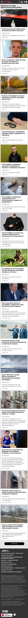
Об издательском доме (8, 553)
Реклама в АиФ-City (6, 566)
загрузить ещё (14, 543)
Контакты (4, 560)
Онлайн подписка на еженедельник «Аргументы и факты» (12, 558)
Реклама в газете (13, 560)
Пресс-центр (19, 553)
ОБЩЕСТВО (5, 174)
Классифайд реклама (7, 568)
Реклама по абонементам (8, 564)
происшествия (6, 246)
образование (6, 468)
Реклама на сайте (6, 562)
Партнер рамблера (13, 611)
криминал (5, 37)
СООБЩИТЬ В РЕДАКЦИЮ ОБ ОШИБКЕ (11, 571)
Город (3, 109)
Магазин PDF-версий (7, 555)
